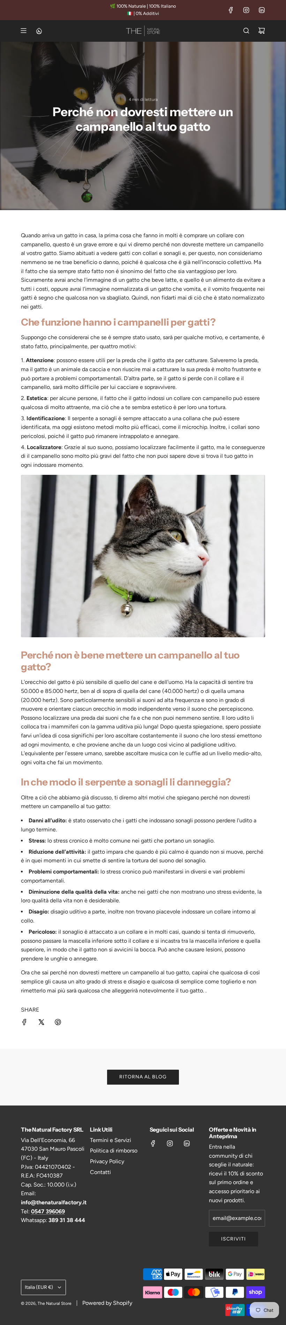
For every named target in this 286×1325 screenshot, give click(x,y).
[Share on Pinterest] (58, 1023)
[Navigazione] (23, 30)
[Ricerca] (246, 30)
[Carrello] (261, 30)
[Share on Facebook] (24, 1023)
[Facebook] (231, 10)
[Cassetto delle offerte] (38, 30)
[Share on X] (41, 1023)
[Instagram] (246, 10)
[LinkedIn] (261, 10)
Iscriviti (233, 1239)
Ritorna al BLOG (143, 1077)
